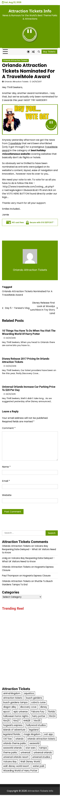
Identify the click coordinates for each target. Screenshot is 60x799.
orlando (19, 738)
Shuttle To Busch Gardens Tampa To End (27, 583)
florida (51, 711)
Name (6, 466)
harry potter (38, 716)
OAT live (7, 738)
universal (25, 752)
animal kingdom (11, 693)
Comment (9, 428)
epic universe (21, 711)
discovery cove (28, 706)
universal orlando (43, 752)
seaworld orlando (12, 747)
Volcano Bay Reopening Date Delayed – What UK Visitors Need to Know (29, 549)
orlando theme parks (14, 743)
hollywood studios (36, 725)
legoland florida (11, 734)
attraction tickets (12, 697)
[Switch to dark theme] (28, 52)
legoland (33, 729)
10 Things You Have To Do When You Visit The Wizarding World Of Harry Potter (28, 332)
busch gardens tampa (15, 702)
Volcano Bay (10, 761)
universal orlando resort (16, 757)
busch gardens (34, 697)
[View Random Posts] (33, 52)
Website (6, 495)
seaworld (34, 743)
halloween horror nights (15, 716)
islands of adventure (14, 729)
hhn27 (16, 720)
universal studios (41, 757)
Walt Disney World (30, 761)
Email (6, 481)
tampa (43, 747)
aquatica (29, 693)
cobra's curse (38, 702)
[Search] (39, 52)
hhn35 (37, 720)
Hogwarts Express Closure (37, 575)
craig (4, 558)
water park (38, 766)
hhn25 (6, 720)
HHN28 (26, 720)
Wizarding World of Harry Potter (20, 770)
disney (43, 706)
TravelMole (14, 143)
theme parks (10, 752)
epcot (6, 711)
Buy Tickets (49, 51)
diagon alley (9, 706)
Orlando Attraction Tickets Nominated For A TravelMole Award (27, 293)
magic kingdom (32, 734)
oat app (48, 734)
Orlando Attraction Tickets (15, 60)
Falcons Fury (37, 711)
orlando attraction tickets (41, 738)
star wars (31, 747)
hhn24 (52, 716)
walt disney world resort (16, 766)
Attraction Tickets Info (30, 11)
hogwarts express (13, 725)
